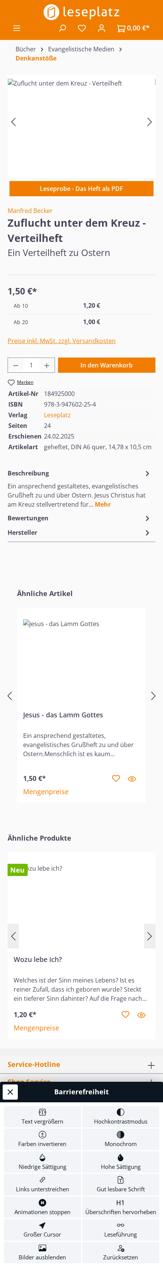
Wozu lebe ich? (38, 959)
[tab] (80, 488)
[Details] (132, 779)
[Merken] (116, 779)
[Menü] (17, 27)
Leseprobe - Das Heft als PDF (81, 188)
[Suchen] (62, 27)
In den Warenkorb (106, 365)
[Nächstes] (149, 121)
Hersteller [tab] (22, 532)
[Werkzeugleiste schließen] (10, 1092)
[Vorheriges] (13, 121)
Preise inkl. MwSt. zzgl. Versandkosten (62, 341)
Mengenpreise (46, 791)
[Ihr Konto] (101, 27)
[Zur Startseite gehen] (81, 12)
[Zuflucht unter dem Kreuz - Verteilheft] (81, 121)
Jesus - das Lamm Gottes (63, 715)
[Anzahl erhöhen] (47, 365)
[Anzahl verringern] (16, 365)
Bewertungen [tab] (28, 518)
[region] (81, 121)
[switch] (42, 1117)
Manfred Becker (30, 211)
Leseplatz (57, 415)
